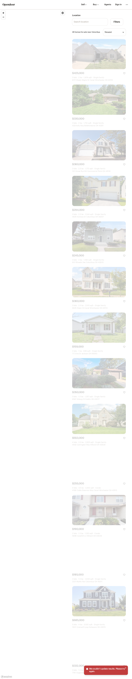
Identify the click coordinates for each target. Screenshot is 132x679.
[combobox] (114, 32)
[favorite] (124, 73)
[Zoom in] (3, 13)
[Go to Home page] (9, 4)
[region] (33, 344)
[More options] (126, 4)
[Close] (125, 668)
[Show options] (123, 32)
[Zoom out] (3, 17)
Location (76, 15)
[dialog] (106, 670)
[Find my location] (63, 13)
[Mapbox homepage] (6, 676)
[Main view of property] (99, 54)
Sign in (118, 5)
